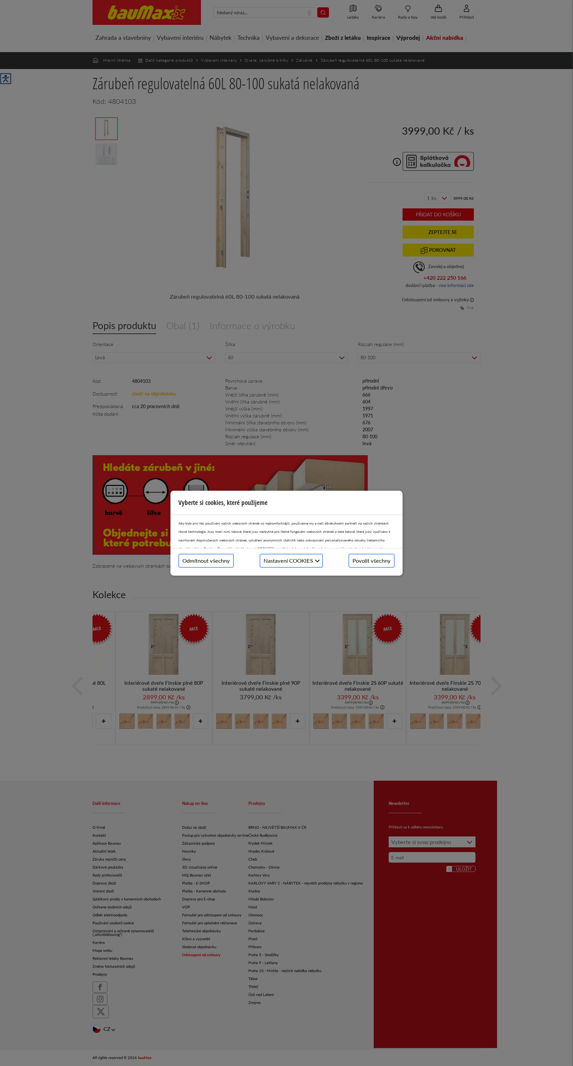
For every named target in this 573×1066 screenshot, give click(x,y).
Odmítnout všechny (206, 560)
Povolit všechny (371, 560)
